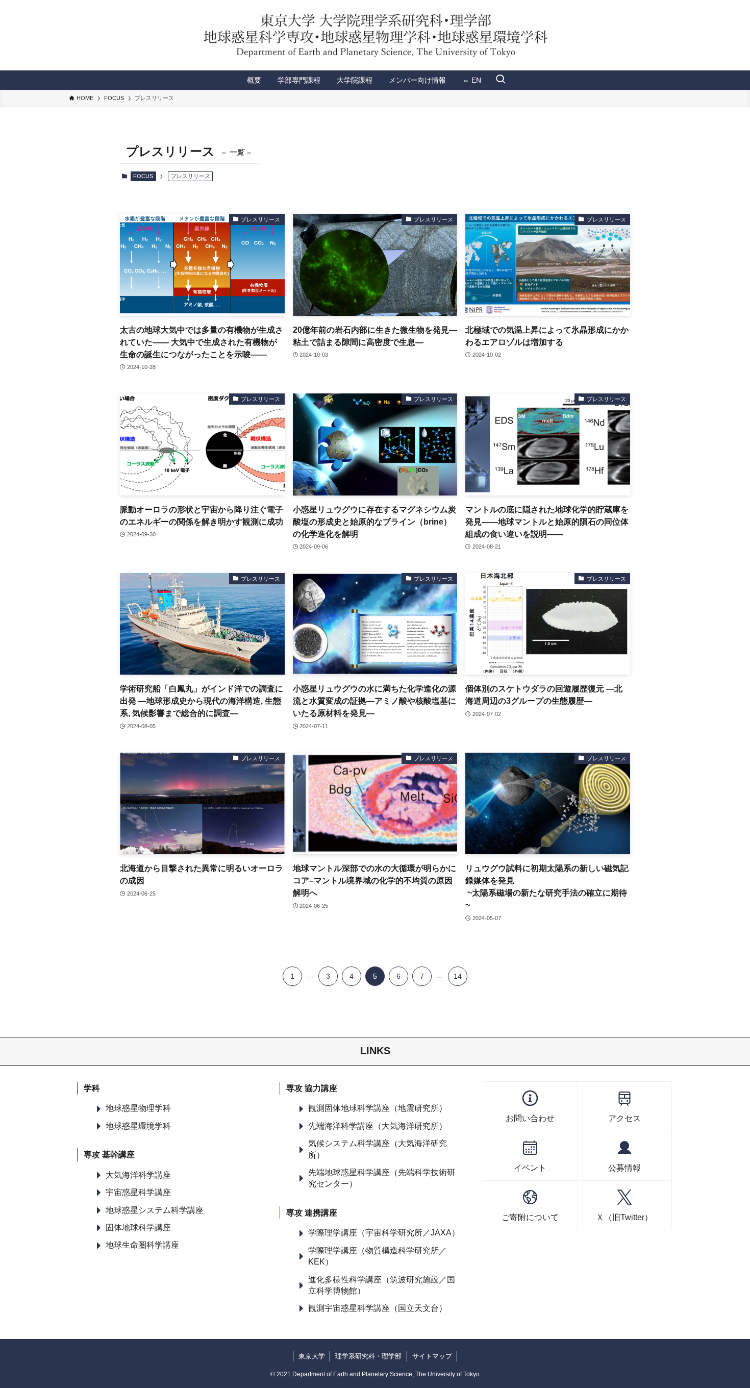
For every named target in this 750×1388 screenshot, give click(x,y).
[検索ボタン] (500, 80)
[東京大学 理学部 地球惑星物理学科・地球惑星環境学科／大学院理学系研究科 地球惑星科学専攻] (375, 35)
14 (458, 976)
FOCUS (143, 176)
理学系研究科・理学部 (368, 1356)
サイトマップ (432, 1356)
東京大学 (311, 1356)
